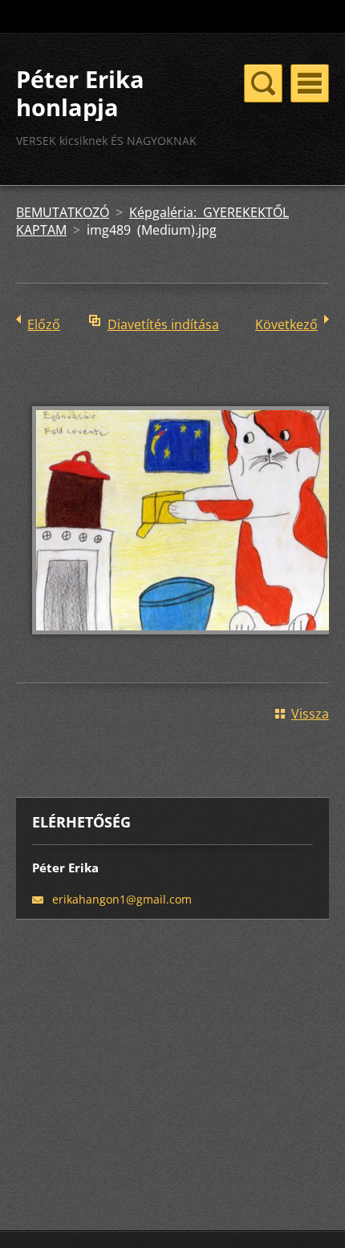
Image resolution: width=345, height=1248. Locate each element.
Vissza (310, 714)
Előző (43, 324)
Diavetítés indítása (163, 324)
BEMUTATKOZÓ (62, 212)
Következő (286, 324)
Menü (309, 83)
